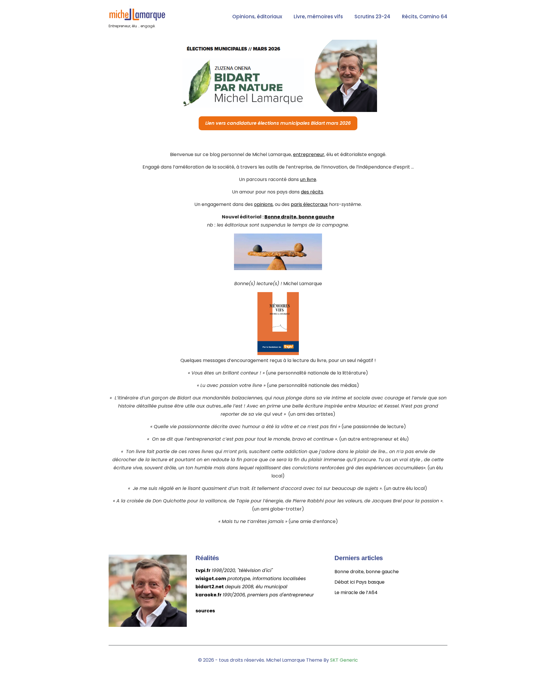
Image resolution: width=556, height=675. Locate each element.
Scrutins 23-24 (372, 16)
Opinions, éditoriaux (257, 16)
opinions (263, 204)
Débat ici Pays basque (359, 582)
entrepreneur (308, 154)
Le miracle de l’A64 (356, 592)
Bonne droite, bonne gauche (299, 216)
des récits (312, 192)
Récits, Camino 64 (424, 16)
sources (205, 610)
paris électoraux (309, 204)
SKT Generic (344, 660)
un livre (308, 179)
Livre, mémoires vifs (318, 16)
